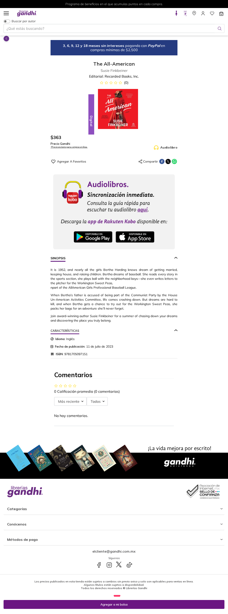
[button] (6, 14)
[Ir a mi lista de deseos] (212, 14)
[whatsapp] (174, 161)
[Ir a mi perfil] (203, 14)
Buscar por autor (24, 21)
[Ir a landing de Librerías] (194, 14)
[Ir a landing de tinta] (176, 14)
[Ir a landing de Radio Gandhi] (185, 14)
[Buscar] (219, 28)
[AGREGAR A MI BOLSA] (114, 604)
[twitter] (168, 161)
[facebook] (162, 161)
